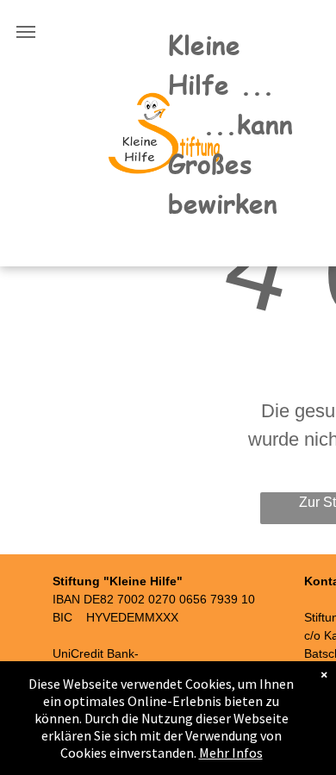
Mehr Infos (231, 752)
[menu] (26, 32)
